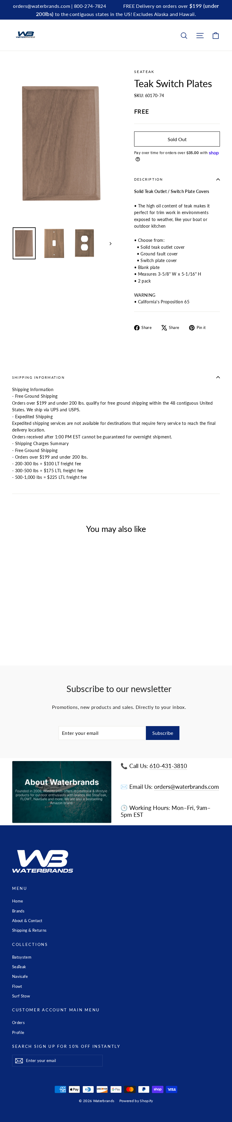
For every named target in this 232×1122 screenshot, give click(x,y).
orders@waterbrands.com (186, 786)
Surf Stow (21, 996)
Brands (18, 911)
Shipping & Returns (29, 930)
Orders (18, 1022)
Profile (18, 1032)
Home (17, 901)
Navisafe (20, 976)
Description (148, 179)
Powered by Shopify (136, 1100)
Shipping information (38, 377)
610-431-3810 (168, 765)
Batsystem (21, 957)
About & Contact (27, 920)
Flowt (17, 986)
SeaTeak (144, 71)
